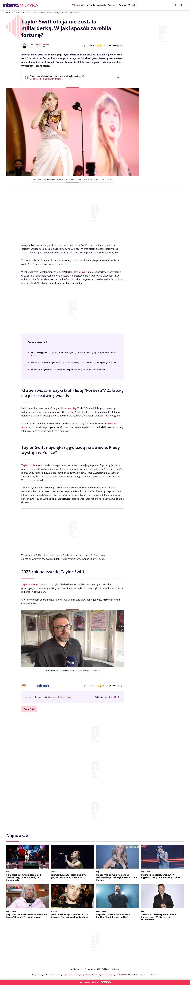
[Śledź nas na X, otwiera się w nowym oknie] (118, 697)
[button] (122, 5)
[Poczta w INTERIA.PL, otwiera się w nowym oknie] (180, 5)
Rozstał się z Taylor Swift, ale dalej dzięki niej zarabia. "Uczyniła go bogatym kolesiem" (68, 369)
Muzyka (16, 13)
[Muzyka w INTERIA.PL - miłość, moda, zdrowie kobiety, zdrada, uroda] (29, 5)
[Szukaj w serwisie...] (175, 5)
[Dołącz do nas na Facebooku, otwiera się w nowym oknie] (110, 697)
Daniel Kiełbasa (42, 44)
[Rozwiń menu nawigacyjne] (185, 5)
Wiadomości (26, 13)
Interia (8, 13)
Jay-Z (76, 408)
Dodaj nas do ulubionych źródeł (57, 79)
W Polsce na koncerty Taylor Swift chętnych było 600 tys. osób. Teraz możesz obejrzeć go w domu (73, 362)
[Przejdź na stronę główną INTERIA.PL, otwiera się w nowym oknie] (11, 5)
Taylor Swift (81, 271)
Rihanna (66, 408)
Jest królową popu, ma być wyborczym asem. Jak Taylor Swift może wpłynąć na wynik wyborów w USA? (73, 353)
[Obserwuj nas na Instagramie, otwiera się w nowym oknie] (114, 697)
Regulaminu (67, 975)
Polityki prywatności (83, 975)
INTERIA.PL (123, 975)
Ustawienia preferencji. (100, 975)
